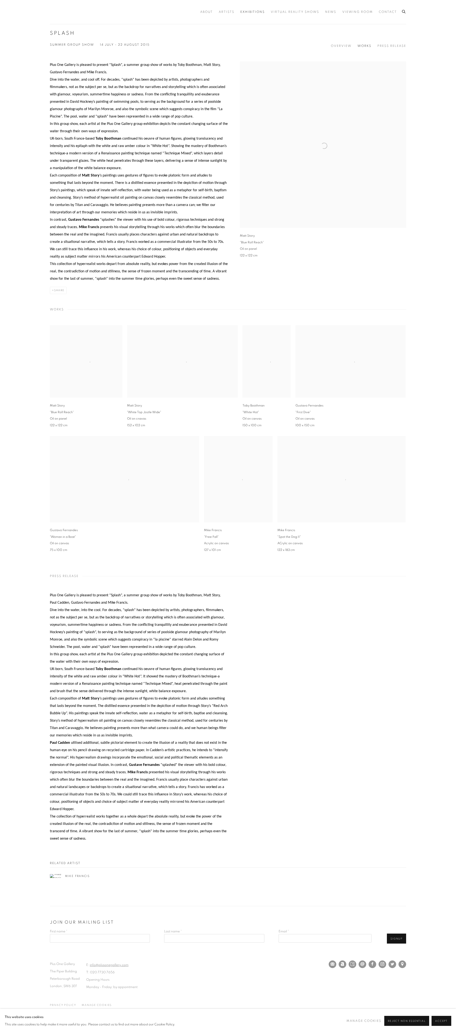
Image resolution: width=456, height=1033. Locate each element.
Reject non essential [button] (407, 1021)
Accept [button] (441, 1021)
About (206, 12)
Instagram (382, 964)
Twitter (392, 964)
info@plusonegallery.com (109, 965)
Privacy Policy (63, 1005)
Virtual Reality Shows (295, 12)
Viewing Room (357, 12)
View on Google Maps (402, 964)
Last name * (173, 931)
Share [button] (59, 290)
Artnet (342, 964)
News (330, 12)
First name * (58, 931)
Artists (226, 12)
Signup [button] (396, 938)
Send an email (362, 964)
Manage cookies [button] (97, 1005)
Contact (388, 12)
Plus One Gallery (81, 12)
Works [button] (364, 46)
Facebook (372, 964)
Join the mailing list (332, 964)
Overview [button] (341, 46)
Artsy (352, 964)
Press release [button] (391, 46)
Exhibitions (252, 12)
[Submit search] (404, 11)
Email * (284, 931)
